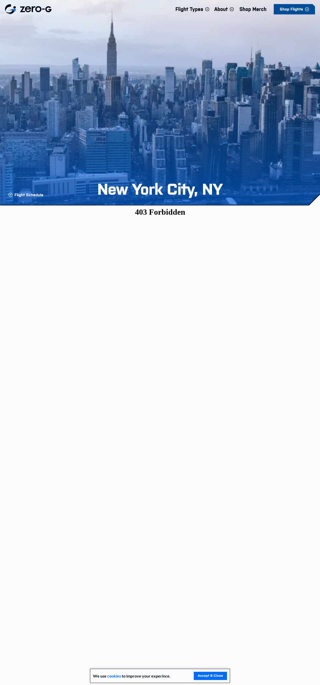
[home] (28, 9)
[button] (192, 9)
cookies (114, 676)
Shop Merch (253, 9)
